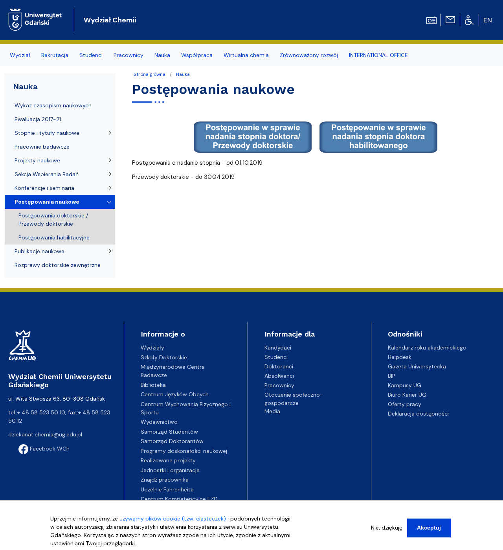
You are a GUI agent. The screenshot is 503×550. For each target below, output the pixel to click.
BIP (391, 375)
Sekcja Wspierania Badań (47, 174)
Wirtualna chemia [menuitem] (246, 55)
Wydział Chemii (110, 20)
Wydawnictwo (159, 421)
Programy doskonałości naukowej (184, 450)
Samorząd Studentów (169, 431)
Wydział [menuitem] (20, 55)
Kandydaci (277, 347)
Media (272, 411)
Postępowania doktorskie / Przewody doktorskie (53, 219)
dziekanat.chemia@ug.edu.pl (45, 434)
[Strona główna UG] (35, 13)
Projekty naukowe (37, 160)
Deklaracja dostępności (418, 413)
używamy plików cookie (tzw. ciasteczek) (172, 518)
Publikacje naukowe (39, 251)
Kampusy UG (404, 385)
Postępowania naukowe (47, 201)
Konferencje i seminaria (44, 187)
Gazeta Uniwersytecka (417, 366)
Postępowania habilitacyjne (54, 237)
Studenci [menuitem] (91, 55)
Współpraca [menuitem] (197, 55)
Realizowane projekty (168, 460)
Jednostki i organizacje (170, 470)
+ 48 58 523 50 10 (41, 412)
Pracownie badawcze (42, 146)
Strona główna (149, 74)
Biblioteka (153, 384)
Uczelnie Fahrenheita (167, 489)
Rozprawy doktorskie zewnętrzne (58, 265)
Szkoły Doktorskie (164, 357)
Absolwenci (279, 375)
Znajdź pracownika (165, 479)
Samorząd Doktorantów (172, 441)
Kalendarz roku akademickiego (427, 347)
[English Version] (488, 20)
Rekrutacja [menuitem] (54, 55)
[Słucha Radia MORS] (431, 19)
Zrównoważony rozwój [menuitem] (309, 55)
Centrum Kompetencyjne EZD (179, 498)
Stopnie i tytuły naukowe (47, 132)
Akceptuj (429, 527)
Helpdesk (399, 357)
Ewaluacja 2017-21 (38, 119)
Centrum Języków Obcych (175, 394)
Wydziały (152, 347)
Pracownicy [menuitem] (128, 55)
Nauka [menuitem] (162, 55)
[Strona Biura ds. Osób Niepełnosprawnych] (469, 19)
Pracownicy (279, 385)
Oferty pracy (404, 404)
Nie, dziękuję (386, 527)
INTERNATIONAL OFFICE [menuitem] (378, 55)
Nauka (183, 74)
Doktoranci (278, 366)
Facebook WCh (49, 448)
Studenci (276, 357)
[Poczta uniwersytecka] (450, 19)
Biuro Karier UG (407, 394)
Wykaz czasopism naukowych (53, 105)
